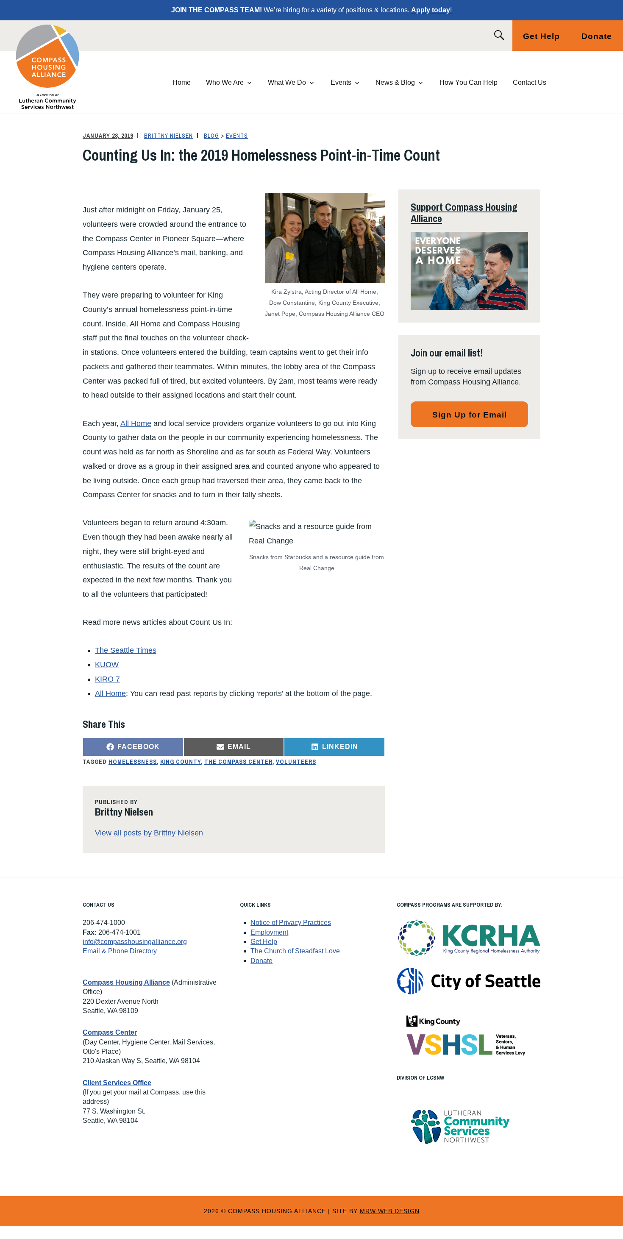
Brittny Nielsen (168, 135)
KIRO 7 (107, 679)
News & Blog (395, 82)
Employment (269, 932)
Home (181, 82)
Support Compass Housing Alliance (464, 212)
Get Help (541, 36)
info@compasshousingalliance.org (135, 941)
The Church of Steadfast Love (295, 951)
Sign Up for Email (469, 414)
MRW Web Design (390, 1211)
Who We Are (225, 82)
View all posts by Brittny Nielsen (149, 833)
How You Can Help (468, 82)
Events (341, 82)
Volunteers (296, 762)
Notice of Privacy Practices (290, 922)
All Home (135, 423)
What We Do (287, 82)
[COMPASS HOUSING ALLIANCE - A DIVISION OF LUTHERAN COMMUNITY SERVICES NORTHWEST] (58, 67)
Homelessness (132, 762)
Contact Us (529, 82)
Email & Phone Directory (120, 951)
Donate (596, 36)
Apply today (430, 10)
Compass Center (110, 1032)
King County (180, 762)
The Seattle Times (125, 650)
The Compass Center (238, 762)
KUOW (107, 664)
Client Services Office (117, 1082)
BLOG (211, 135)
